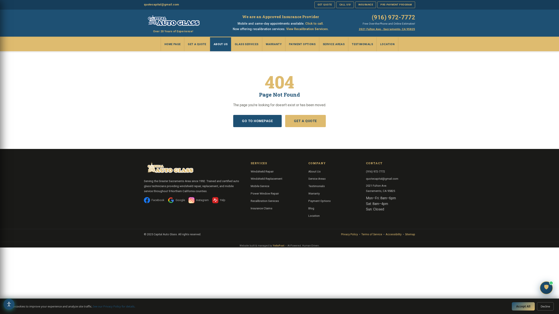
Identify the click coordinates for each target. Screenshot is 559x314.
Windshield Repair (262, 171)
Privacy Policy (349, 234)
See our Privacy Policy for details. (114, 306)
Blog (311, 208)
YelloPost (278, 245)
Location (387, 44)
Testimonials (362, 44)
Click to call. (314, 23)
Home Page (172, 44)
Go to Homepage (257, 121)
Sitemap (410, 234)
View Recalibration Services (307, 29)
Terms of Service (371, 234)
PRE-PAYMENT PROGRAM (396, 4)
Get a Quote (197, 44)
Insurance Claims (261, 208)
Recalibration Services (265, 201)
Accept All (523, 306)
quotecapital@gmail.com (161, 4)
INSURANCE (365, 4)
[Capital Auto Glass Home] (173, 20)
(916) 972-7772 (393, 17)
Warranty (274, 44)
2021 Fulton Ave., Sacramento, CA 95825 (387, 29)
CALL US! (345, 4)
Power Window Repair (265, 193)
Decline (545, 306)
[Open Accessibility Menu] (8, 304)
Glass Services (247, 44)
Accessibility (394, 234)
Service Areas (334, 44)
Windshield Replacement (266, 178)
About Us (221, 44)
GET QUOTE (324, 4)
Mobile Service (260, 186)
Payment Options (302, 44)
